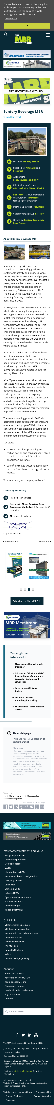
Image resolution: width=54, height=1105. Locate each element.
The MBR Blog (11, 945)
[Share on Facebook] (5, 807)
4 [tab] (33, 589)
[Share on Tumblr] (21, 807)
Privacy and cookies (14, 986)
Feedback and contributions (19, 990)
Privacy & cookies (43, 1092)
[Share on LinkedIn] (16, 807)
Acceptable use (25, 1092)
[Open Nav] (48, 35)
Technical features (14, 941)
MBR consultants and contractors (21, 933)
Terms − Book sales (42, 1096)
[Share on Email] (42, 807)
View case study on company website (23, 479)
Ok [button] (27, 25)
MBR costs (10, 884)
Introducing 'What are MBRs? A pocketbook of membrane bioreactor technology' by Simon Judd (29, 677)
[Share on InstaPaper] (37, 807)
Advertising (10, 1100)
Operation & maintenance (18, 897)
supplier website (12, 533)
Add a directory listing (15, 982)
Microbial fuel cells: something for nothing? (26, 699)
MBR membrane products (17, 925)
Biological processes (15, 855)
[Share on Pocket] (31, 807)
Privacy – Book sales (14, 1096)
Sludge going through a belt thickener (28, 665)
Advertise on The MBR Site (27, 601)
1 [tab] (21, 589)
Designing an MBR (13, 880)
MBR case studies (13, 937)
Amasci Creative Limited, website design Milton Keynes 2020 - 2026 (25, 1084)
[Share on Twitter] (11, 807)
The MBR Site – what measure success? (29, 708)
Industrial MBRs (12, 893)
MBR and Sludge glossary (17, 958)
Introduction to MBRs (15, 872)
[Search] (5, 34)
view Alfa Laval (12, 117)
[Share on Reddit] (26, 807)
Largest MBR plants (14, 950)
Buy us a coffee (12, 994)
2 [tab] (25, 589)
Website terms (9, 1092)
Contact (9, 998)
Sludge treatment (14, 909)
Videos (8, 954)
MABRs (8, 868)
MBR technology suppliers (17, 929)
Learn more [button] (11, 18)
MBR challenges (12, 905)
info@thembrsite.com (23, 1071)
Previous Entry (11, 541)
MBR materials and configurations (21, 876)
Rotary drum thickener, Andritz (26, 689)
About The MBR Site (14, 973)
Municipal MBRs (12, 888)
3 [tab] (29, 589)
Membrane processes (15, 859)
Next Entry (44, 541)
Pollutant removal (13, 901)
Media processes (13, 863)
